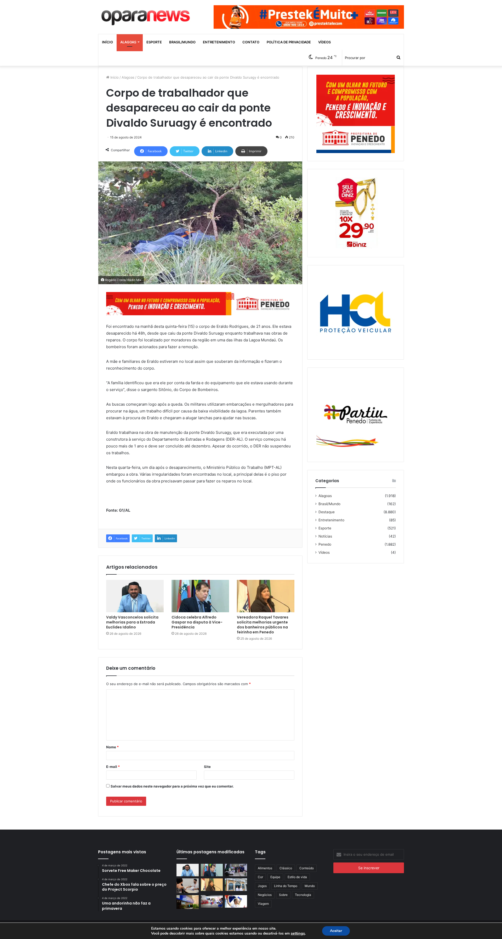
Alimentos (265, 868)
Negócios (265, 895)
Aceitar (336, 930)
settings (298, 933)
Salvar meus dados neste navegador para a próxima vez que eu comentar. (172, 786)
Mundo (310, 886)
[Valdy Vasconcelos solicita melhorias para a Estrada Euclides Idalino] (135, 596)
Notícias (325, 536)
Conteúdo (306, 868)
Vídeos (324, 42)
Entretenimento (219, 42)
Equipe (275, 877)
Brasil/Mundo (182, 42)
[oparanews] (146, 15)
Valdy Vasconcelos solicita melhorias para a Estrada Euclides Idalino (132, 622)
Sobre (283, 895)
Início (107, 42)
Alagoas (128, 42)
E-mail (113, 767)
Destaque (326, 512)
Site (207, 767)
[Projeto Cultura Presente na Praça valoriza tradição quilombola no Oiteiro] (212, 901)
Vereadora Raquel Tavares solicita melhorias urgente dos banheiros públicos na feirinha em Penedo (262, 625)
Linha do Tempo (285, 886)
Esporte (154, 42)
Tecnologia (303, 895)
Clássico (285, 868)
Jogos (262, 886)
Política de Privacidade (289, 42)
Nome (112, 747)
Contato (250, 42)
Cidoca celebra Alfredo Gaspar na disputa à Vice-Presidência (197, 622)
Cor (260, 877)
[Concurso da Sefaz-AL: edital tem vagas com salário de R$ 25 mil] (187, 902)
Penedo (324, 544)
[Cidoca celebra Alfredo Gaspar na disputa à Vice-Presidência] (200, 596)
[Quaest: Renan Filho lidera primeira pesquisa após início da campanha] (236, 901)
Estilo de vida (297, 877)
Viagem (263, 904)
